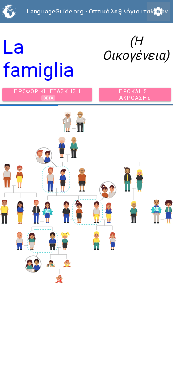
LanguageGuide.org (55, 11)
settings (158, 11)
